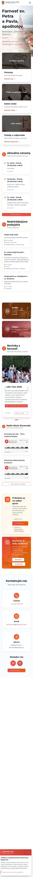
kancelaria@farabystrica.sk (16, 624)
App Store (18, 559)
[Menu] (30, 2)
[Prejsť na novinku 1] (12, 419)
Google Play (19, 564)
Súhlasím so (19, 529)
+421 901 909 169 (16, 604)
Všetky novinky (19, 413)
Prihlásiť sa (20, 523)
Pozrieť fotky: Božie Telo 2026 (17, 406)
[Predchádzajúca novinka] (5, 388)
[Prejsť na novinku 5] (20, 419)
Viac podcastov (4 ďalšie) (18, 484)
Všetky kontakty (15, 670)
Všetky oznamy (15, 214)
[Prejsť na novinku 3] (16, 419)
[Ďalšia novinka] (28, 388)
